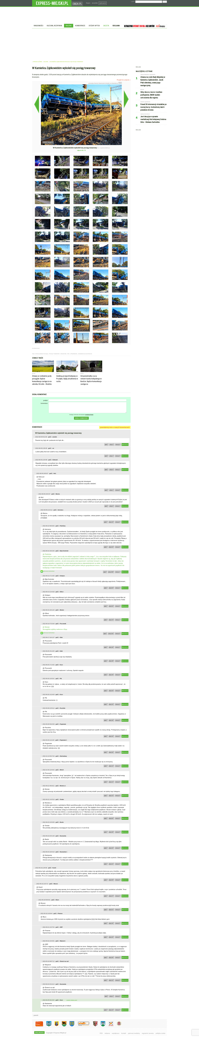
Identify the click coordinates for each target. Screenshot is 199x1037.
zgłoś (106, 444)
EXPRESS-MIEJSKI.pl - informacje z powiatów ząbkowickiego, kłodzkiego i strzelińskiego (51, 3)
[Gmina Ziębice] (101, 1026)
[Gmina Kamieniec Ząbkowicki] (70, 1026)
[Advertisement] (99, 43)
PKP (68, 353)
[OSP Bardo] (117, 1025)
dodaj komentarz (81, 418)
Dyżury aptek (94, 26)
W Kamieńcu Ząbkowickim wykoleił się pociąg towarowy (66, 61)
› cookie (133, 1)
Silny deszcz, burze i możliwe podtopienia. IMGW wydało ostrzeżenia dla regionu (151, 95)
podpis (45, 400)
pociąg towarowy (54, 353)
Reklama (116, 26)
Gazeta (106, 26)
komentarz (44, 403)
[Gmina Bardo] (55, 1026)
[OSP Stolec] (109, 1026)
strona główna (37, 61)
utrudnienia (73, 353)
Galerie (69, 26)
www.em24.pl (77, 3)
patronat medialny (134, 1033)
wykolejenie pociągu (41, 353)
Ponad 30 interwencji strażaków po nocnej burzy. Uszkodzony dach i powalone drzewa (153, 107)
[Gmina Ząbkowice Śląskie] (47, 1026)
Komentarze (80, 26)
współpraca (115, 1033)
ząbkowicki (102, 3)
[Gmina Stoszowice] (82, 1026)
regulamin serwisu (148, 1033)
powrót (36, 1015)
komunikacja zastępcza (85, 353)
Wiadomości (38, 26)
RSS (101, 1033)
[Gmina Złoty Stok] (94, 1026)
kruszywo (63, 353)
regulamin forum (89, 414)
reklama (107, 1033)
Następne (126, 99)
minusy (117, 444)
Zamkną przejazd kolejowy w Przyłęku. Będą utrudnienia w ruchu (67, 378)
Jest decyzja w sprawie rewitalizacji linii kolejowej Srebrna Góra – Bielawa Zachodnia (153, 119)
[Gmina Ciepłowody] (62, 1026)
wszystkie (95, 3)
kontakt (123, 1033)
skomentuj (125, 444)
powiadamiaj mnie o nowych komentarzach (115, 427)
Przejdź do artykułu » (124, 80)
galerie (46, 61)
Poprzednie (36, 104)
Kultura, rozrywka (54, 26)
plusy (111, 444)
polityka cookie (160, 1033)
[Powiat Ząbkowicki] (37, 1026)
